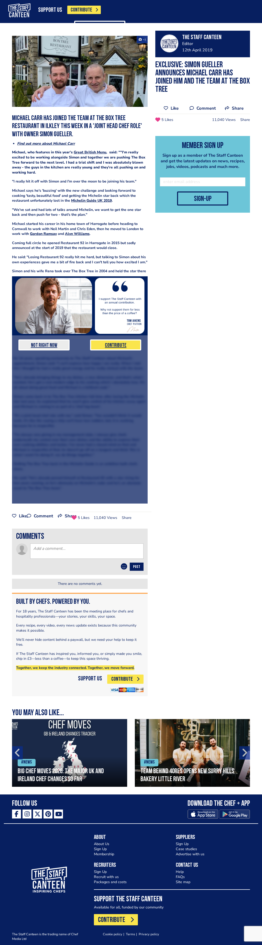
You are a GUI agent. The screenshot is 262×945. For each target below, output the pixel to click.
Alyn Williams (77, 233)
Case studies (186, 849)
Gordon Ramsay (43, 233)
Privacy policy (149, 934)
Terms (130, 934)
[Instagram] (27, 814)
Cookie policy (112, 934)
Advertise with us (190, 854)
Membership (104, 854)
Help (180, 871)
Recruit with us (106, 876)
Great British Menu (90, 152)
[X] (37, 814)
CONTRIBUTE (81, 10)
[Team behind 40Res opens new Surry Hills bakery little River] (192, 753)
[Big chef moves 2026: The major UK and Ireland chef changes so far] (69, 753)
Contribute (115, 345)
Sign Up (100, 849)
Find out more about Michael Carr (46, 143)
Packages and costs (110, 882)
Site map (183, 882)
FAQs (180, 876)
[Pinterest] (47, 814)
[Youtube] (58, 814)
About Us (101, 843)
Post (136, 567)
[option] (69, 753)
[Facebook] (16, 814)
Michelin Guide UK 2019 (91, 200)
